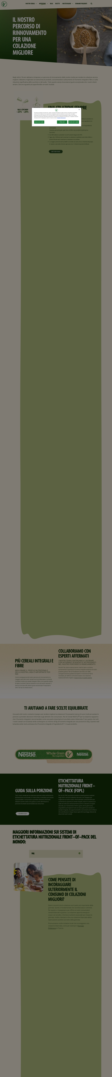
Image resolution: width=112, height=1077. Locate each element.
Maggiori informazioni (61, 117)
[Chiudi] (79, 109)
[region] (56, 117)
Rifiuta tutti (62, 122)
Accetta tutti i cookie (73, 122)
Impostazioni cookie (39, 122)
